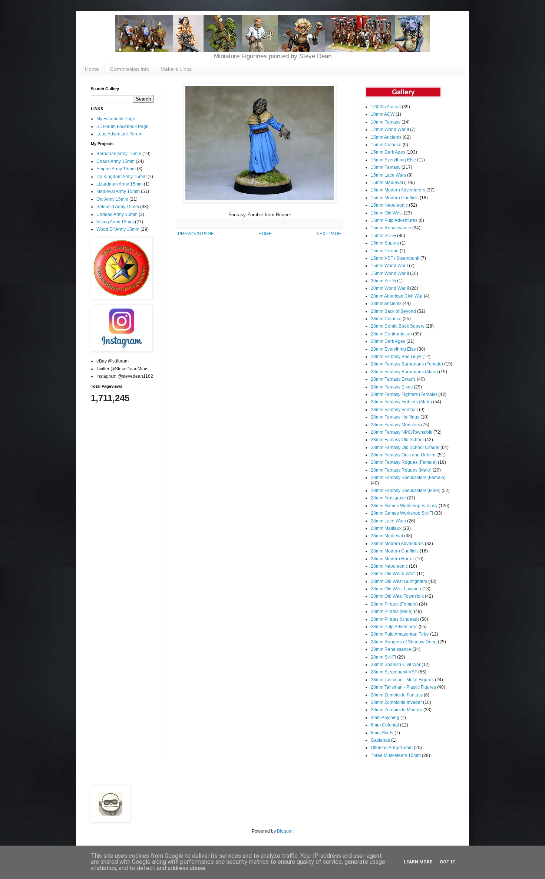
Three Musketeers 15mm (396, 755)
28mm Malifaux (386, 528)
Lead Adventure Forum (119, 134)
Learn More (418, 862)
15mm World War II (390, 273)
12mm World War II (390, 129)
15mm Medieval (387, 182)
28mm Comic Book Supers (398, 326)
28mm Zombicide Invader (396, 702)
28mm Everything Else (393, 349)
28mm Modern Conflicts (395, 551)
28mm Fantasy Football (394, 409)
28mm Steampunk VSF (394, 672)
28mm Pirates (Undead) (395, 619)
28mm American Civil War (397, 296)
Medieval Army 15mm (118, 191)
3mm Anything (385, 717)
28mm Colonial (386, 318)
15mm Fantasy (385, 167)
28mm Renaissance (391, 649)
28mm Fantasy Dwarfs (393, 379)
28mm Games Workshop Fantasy (404, 505)
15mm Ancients (386, 137)
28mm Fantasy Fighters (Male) (401, 401)
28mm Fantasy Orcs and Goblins (403, 454)
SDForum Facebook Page (122, 126)
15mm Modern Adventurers (398, 190)
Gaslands (380, 740)
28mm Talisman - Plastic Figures (403, 687)
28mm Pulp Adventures (394, 626)
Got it (448, 862)
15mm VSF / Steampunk (395, 258)
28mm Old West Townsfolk (397, 596)
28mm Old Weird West (393, 573)
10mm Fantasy (385, 122)
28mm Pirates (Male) (392, 611)
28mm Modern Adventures (397, 543)
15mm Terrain (385, 250)
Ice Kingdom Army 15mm (121, 176)
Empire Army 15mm (116, 168)
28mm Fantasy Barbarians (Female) (407, 364)
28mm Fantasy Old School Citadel (405, 447)
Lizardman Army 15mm (119, 184)
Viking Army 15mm (115, 221)
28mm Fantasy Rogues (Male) (401, 470)
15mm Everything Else (393, 160)
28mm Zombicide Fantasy (397, 695)
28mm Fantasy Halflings (395, 417)
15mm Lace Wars (388, 175)
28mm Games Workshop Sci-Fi (402, 513)
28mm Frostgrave (388, 498)
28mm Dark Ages (388, 341)
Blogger (285, 831)
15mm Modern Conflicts (395, 197)
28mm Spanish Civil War (395, 664)
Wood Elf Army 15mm (117, 229)
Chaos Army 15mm (115, 161)
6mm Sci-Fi (382, 732)
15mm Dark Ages (388, 152)
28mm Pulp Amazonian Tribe (400, 634)
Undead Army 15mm (117, 214)
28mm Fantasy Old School (397, 439)
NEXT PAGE (328, 233)
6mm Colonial (385, 725)
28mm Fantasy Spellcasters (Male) (405, 490)
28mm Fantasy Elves (392, 387)
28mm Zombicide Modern (396, 709)
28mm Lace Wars (388, 521)
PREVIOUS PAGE (196, 233)
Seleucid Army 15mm (117, 206)
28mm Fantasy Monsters (395, 424)
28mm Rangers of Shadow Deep (404, 642)
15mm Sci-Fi (383, 235)
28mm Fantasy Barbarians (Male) (404, 371)
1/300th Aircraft (386, 106)
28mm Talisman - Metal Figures (402, 679)
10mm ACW (382, 114)
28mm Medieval (387, 535)
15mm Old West (387, 213)
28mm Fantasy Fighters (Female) (404, 394)
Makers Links (176, 69)
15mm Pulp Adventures (394, 220)
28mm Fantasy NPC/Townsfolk (401, 432)
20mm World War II (390, 288)
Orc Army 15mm (112, 199)
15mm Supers (385, 243)
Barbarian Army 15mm (118, 153)
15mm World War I (389, 265)
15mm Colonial (386, 144)
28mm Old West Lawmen (396, 588)
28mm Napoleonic (389, 566)
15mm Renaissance (391, 227)
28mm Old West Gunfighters (399, 581)
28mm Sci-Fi (383, 657)
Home (92, 69)
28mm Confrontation (391, 334)
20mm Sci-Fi (383, 280)
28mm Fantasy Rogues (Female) (404, 462)
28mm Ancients (386, 303)
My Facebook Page (115, 118)
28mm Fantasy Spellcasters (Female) (408, 477)
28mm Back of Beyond (393, 311)
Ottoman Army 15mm (392, 747)
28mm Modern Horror (392, 558)
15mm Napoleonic (389, 205)
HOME (265, 233)
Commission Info (129, 69)
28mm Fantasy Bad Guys (396, 356)
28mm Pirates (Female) (394, 604)
